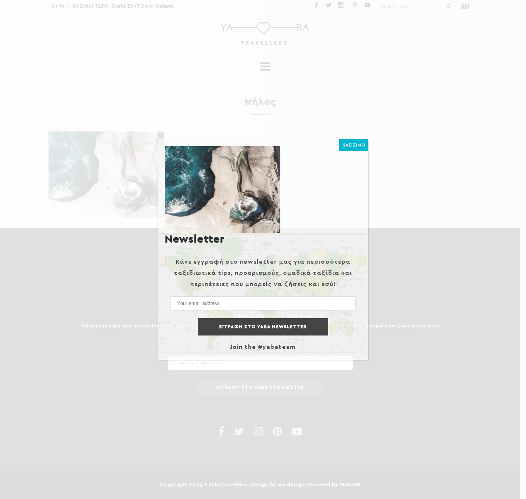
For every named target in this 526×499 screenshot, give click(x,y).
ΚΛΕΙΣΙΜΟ (353, 145)
